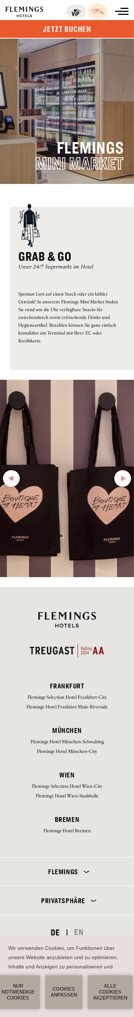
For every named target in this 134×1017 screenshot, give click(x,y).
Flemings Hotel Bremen (67, 831)
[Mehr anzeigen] (121, 11)
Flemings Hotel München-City (67, 752)
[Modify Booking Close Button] (117, 817)
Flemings (90, 148)
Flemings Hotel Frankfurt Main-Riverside (67, 707)
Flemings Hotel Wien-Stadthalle (67, 796)
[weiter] (122, 481)
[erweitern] (85, 871)
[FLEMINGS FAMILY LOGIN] (98, 11)
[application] (67, 976)
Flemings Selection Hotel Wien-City (67, 786)
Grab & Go (44, 257)
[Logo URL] (24, 14)
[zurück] (11, 481)
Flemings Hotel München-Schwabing (67, 742)
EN (78, 932)
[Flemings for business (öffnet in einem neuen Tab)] (76, 11)
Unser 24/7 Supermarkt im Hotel (55, 267)
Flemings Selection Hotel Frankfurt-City (67, 697)
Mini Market (79, 163)
